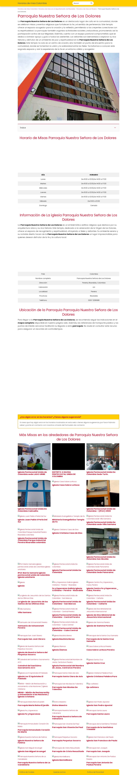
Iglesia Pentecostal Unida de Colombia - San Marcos (66, 602)
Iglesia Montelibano (62, 760)
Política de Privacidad (95, 772)
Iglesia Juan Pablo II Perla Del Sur (32, 520)
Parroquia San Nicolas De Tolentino (65, 688)
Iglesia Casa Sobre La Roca (66, 485)
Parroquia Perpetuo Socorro (66, 740)
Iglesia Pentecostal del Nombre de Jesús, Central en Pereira (68, 666)
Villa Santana (25, 612)
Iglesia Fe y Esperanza (29, 714)
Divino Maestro (60, 705)
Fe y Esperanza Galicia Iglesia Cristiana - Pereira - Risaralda (67, 589)
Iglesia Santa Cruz (95, 663)
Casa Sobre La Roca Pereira (100, 649)
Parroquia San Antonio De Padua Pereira (99, 763)
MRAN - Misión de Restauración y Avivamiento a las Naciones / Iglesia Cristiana (33, 694)
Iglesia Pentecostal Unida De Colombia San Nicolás (100, 558)
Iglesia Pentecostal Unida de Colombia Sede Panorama (100, 571)
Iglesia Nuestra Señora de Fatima (31, 741)
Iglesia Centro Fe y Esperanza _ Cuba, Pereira (102, 589)
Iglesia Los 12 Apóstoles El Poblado (30, 677)
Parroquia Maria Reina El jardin (33, 705)
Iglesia (21, 585)
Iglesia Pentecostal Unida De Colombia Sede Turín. (100, 473)
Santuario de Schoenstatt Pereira (31, 626)
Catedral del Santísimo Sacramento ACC (29, 666)
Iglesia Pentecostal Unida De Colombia (66, 571)
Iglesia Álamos (59, 649)
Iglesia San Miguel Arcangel (32, 751)
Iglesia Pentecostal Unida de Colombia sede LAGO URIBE (32, 473)
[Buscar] (91, 3)
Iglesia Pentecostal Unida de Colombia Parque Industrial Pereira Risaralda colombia (32, 540)
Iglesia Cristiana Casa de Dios (67, 533)
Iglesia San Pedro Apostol (99, 705)
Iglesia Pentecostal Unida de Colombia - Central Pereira (66, 616)
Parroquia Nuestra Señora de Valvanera (67, 717)
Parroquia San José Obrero (32, 639)
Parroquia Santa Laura (98, 714)
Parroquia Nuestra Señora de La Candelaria (34, 763)
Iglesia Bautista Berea (63, 639)
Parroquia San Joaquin (98, 751)
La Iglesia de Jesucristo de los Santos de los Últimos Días (33, 602)
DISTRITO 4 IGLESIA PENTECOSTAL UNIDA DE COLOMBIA (64, 474)
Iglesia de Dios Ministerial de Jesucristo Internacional (100, 616)
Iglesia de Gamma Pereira (100, 625)
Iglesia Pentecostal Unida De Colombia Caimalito (32, 509)
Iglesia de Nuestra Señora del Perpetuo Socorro (33, 653)
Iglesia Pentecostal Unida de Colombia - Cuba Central (66, 629)
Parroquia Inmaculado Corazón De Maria (34, 731)
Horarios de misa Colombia (32, 3)
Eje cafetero (92, 687)
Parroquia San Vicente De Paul (67, 727)
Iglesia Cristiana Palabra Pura (101, 676)
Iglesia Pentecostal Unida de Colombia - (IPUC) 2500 (100, 509)
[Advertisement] (68, 157)
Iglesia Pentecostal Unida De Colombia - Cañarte (100, 602)
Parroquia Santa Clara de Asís (67, 676)
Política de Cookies (26, 772)
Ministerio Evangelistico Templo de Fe (68, 520)
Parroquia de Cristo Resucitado (68, 751)
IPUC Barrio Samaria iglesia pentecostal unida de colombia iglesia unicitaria (34, 574)
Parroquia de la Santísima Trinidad (99, 728)
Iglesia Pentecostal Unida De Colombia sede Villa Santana (101, 523)
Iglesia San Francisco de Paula (102, 740)
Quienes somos (59, 772)
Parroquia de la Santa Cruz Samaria (100, 640)
